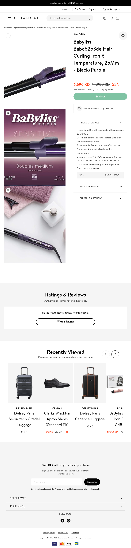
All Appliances (16, 27)
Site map (75, 532)
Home (6, 27)
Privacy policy (49, 532)
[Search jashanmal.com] (88, 18)
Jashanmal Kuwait (66, 537)
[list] (65, 398)
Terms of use (63, 532)
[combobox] (69, 18)
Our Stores (80, 9)
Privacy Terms (60, 489)
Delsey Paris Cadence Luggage (90, 416)
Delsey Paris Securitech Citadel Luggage (24, 418)
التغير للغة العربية (111, 9)
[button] (117, 18)
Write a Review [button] (65, 321)
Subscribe (92, 482)
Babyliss (79, 34)
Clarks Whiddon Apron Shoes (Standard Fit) (57, 418)
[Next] (115, 354)
